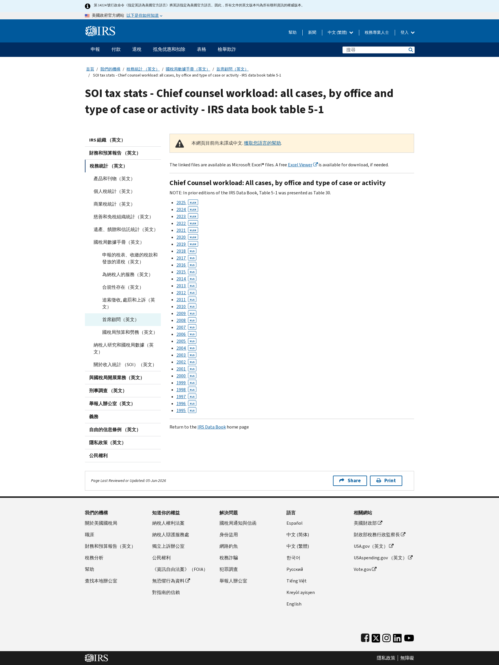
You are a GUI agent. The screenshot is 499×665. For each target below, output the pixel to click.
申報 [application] (95, 49)
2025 (186, 203)
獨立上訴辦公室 (168, 546)
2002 (185, 362)
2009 (185, 313)
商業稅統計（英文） (114, 204)
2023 (186, 216)
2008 (185, 320)
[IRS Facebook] (365, 636)
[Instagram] (386, 636)
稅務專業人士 (377, 32)
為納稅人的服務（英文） (127, 274)
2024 (186, 209)
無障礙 (407, 658)
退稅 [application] (136, 49)
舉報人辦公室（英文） (112, 404)
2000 (185, 376)
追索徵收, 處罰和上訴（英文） (128, 303)
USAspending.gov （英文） (380, 558)
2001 (185, 369)
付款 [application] (116, 49)
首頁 (90, 69)
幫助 (292, 32)
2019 (186, 244)
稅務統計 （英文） (143, 69)
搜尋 (410, 49)
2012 (185, 293)
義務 (93, 416)
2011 (185, 300)
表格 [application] (201, 49)
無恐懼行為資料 (168, 581)
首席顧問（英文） (232, 69)
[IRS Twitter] (376, 636)
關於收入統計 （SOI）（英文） (125, 365)
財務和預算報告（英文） (110, 546)
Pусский (294, 569)
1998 (185, 390)
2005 (185, 341)
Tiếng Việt (296, 581)
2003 (185, 355)
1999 (185, 383)
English (293, 604)
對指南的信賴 (166, 592)
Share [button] (354, 480)
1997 (185, 397)
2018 (185, 251)
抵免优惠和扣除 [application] (169, 49)
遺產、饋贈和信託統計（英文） (126, 229)
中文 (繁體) (338, 32)
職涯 (89, 535)
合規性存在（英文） (123, 287)
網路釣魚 (228, 546)
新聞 (312, 32)
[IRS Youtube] (409, 636)
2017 (185, 258)
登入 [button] (405, 32)
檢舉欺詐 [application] (227, 49)
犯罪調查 (228, 569)
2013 (185, 286)
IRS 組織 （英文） (107, 140)
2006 (185, 334)
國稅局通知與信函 (237, 523)
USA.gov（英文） (371, 546)
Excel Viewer (300, 165)
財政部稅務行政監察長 (377, 535)
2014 (185, 279)
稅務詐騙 (228, 558)
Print (390, 480)
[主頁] (100, 28)
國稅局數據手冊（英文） (188, 69)
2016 (185, 265)
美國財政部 (365, 523)
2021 (186, 230)
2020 (186, 237)
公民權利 (98, 455)
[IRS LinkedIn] (397, 636)
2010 (185, 306)
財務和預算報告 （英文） (115, 153)
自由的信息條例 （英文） (115, 429)
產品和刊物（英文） (114, 179)
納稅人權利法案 (168, 523)
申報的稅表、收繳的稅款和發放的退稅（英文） (130, 258)
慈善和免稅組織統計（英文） (124, 217)
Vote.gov (362, 569)
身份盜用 (228, 535)
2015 (185, 272)
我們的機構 (110, 69)
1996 (185, 404)
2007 (185, 327)
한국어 (293, 558)
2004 (185, 348)
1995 (185, 410)
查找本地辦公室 (101, 581)
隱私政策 (386, 658)
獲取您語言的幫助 (262, 143)
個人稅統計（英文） (114, 191)
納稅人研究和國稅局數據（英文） (124, 348)
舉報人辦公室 (233, 581)
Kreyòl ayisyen (300, 592)
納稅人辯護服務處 (170, 535)
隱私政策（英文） (107, 442)
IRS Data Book (212, 427)
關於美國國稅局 (101, 523)
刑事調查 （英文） (108, 391)
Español (294, 523)
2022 (186, 223)
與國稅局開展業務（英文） (117, 378)
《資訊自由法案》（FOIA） (180, 569)
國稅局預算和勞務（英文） (130, 332)
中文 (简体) (297, 535)
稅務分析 (94, 558)
